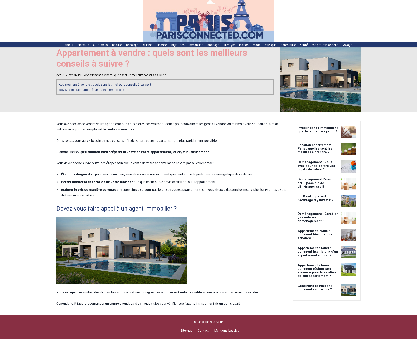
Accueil (60, 75)
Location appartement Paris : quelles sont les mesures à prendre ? (315, 148)
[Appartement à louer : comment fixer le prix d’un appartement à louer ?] (348, 252)
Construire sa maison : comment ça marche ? (315, 287)
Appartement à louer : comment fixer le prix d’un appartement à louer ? (318, 251)
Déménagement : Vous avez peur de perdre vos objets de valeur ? (316, 165)
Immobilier (74, 75)
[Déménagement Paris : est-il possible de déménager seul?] (348, 184)
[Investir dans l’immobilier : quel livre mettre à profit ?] (348, 132)
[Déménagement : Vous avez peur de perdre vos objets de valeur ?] (348, 166)
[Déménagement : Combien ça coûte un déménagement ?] (348, 218)
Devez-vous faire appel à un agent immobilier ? (91, 89)
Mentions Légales (226, 330)
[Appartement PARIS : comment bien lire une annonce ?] (348, 235)
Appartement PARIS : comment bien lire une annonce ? (315, 234)
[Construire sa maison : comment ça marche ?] (348, 290)
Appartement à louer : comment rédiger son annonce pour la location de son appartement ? (317, 270)
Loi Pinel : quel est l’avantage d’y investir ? (315, 198)
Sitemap (186, 330)
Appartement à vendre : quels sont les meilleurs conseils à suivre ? (105, 84)
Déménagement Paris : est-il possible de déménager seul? (315, 182)
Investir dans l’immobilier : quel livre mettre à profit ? (318, 129)
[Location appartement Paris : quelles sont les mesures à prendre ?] (348, 149)
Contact (203, 330)
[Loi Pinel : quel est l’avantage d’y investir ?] (348, 201)
